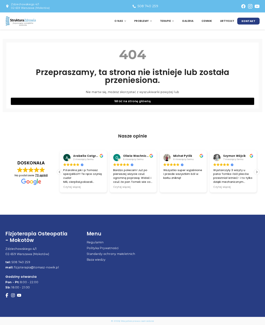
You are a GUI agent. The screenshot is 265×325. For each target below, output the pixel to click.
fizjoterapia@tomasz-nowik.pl (32, 267)
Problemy (141, 21)
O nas (118, 21)
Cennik (207, 21)
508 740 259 (148, 6)
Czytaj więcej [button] (72, 187)
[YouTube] (257, 6)
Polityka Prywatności (103, 248)
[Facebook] (7, 295)
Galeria (188, 21)
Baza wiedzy (96, 259)
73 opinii (41, 175)
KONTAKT (248, 21)
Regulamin (95, 242)
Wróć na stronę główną (132, 101)
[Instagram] (250, 6)
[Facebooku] (243, 6)
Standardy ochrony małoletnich (111, 254)
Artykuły (227, 21)
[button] (256, 172)
